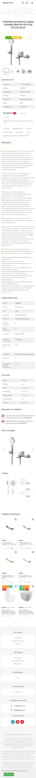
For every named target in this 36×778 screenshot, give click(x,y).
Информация (18, 664)
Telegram (13, 722)
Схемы (29, 132)
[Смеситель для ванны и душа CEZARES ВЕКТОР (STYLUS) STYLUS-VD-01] (18, 49)
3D (18, 678)
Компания (18, 632)
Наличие (28, 128)
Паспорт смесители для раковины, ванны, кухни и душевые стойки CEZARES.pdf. (20, 417)
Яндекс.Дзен (22, 722)
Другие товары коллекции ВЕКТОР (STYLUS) (16, 135)
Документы (18, 658)
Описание (6, 128)
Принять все (9, 774)
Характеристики (17, 128)
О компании (18, 638)
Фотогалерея (19, 132)
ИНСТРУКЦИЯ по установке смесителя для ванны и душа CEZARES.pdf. (19, 422)
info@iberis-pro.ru (19, 710)
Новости (18, 692)
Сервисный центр (18, 641)
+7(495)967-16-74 (19, 706)
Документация (7, 132)
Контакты (18, 644)
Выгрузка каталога (18, 661)
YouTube (17, 722)
